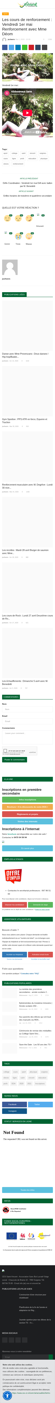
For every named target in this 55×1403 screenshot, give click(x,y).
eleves (6, 164)
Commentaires (11, 697)
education (32, 159)
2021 (29, 1084)
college (14, 153)
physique (44, 159)
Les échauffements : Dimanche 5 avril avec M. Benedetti (25, 682)
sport (5, 153)
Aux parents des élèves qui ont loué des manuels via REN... (35, 1018)
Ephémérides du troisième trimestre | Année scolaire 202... (35, 1004)
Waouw (29, 244)
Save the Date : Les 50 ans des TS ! (35, 1044)
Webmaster (23, 995)
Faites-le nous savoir (42, 909)
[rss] (24, 1340)
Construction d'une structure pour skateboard (32, 1296)
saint (23, 153)
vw (20, 1023)
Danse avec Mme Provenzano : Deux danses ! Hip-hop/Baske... (25, 355)
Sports (5, 14)
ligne (14, 159)
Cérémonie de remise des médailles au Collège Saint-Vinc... (35, 1032)
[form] (51, 1357)
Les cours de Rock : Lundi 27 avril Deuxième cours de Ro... (27, 617)
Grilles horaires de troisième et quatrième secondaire (27, 196)
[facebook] (4, 1340)
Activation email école (40, 955)
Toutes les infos (27, 1190)
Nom (4, 704)
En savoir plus (27, 848)
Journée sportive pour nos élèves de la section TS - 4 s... (35, 1321)
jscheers (11, 39)
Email (4, 716)
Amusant (40, 226)
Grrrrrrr (7, 244)
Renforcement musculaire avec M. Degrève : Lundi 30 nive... (27, 486)
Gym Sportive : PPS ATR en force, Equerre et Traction (24, 421)
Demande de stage (40, 905)
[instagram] (18, 1340)
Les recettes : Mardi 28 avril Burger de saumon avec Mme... (25, 551)
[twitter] (11, 1340)
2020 (21, 1084)
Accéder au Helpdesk (14, 955)
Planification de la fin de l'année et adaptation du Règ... (33, 1308)
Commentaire (8, 728)
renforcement (18, 164)
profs (22, 159)
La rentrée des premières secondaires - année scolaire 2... (33, 990)
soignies (43, 153)
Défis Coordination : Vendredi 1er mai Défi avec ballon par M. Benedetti (27, 184)
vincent (32, 153)
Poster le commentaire (15, 759)
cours (6, 159)
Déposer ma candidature (14, 905)
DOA (14, 1084)
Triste (18, 244)
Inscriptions (40, 1084)
